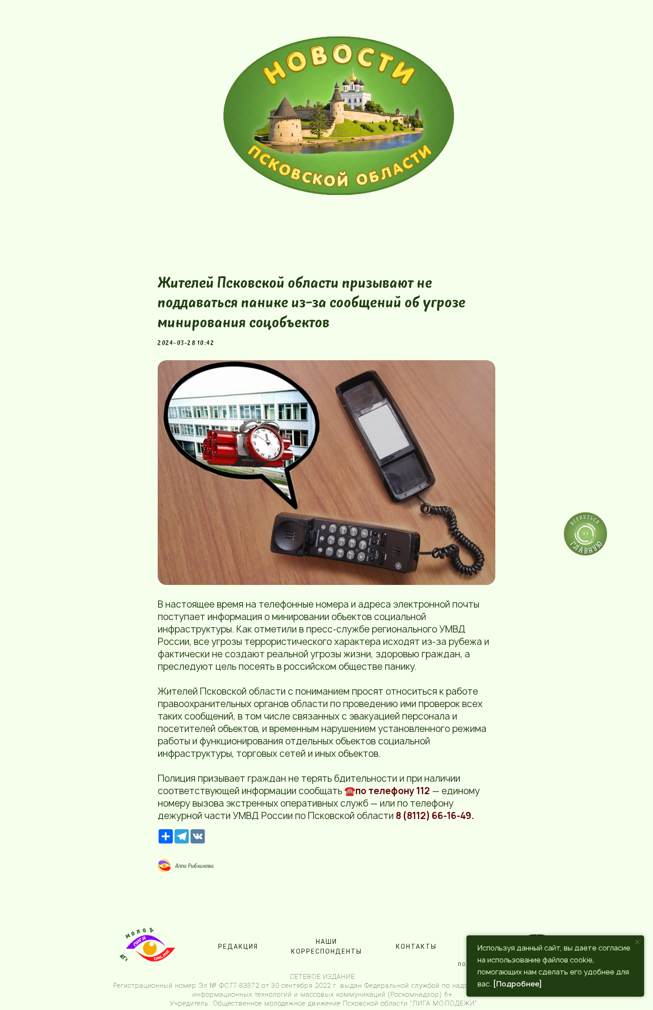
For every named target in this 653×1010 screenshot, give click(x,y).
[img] (338, 116)
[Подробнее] (517, 984)
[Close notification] (637, 942)
